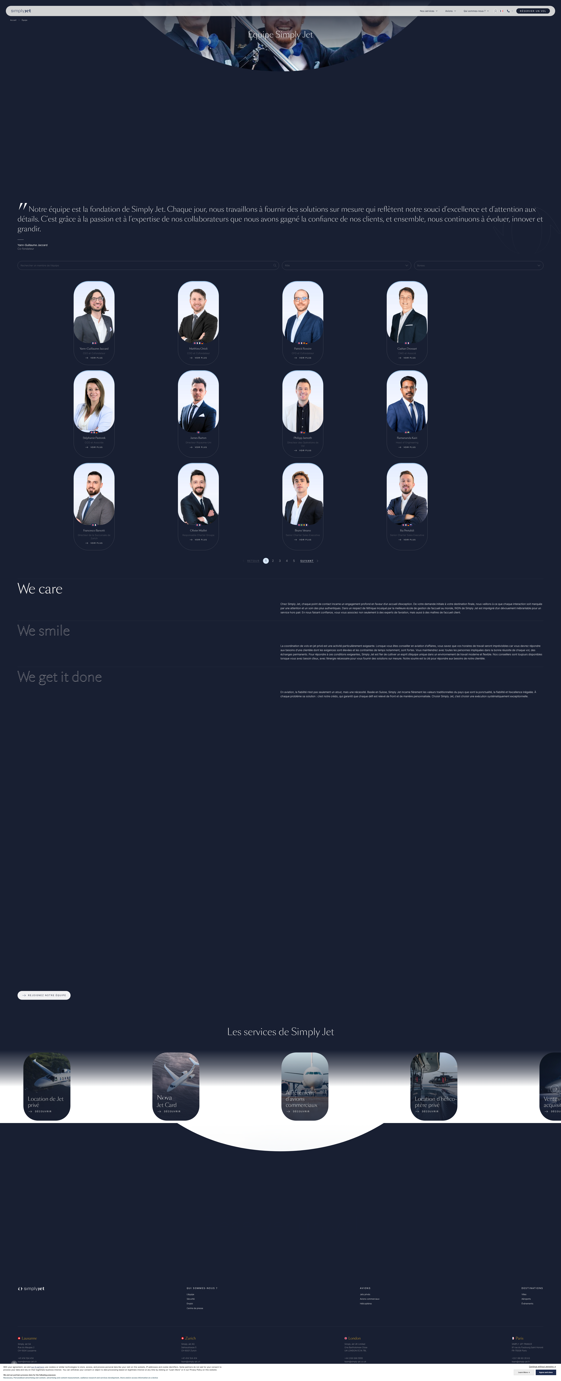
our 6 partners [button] (37, 1367)
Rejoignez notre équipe (47, 995)
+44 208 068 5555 (353, 1358)
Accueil (13, 20)
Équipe (24, 20)
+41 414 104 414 (26, 1358)
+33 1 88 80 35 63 (521, 1358)
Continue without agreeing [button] (542, 1366)
